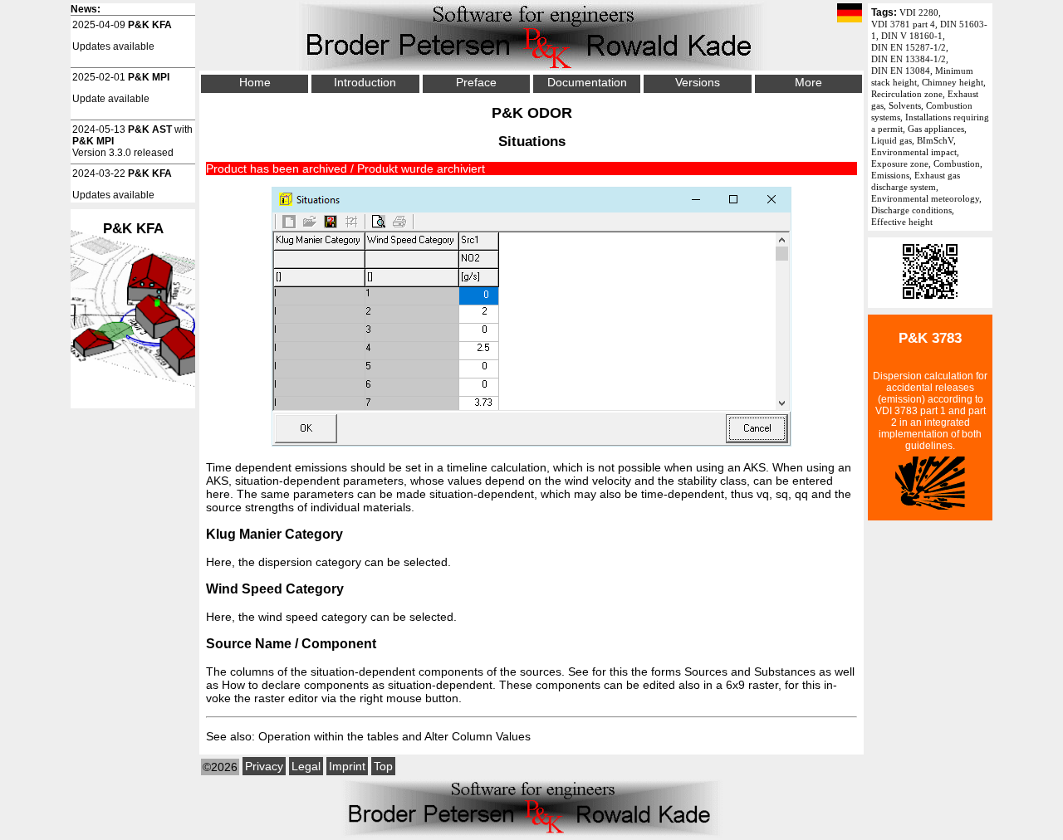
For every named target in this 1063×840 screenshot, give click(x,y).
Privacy (264, 766)
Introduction (365, 82)
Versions (697, 82)
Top (383, 766)
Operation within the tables (328, 736)
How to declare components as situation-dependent (357, 684)
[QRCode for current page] (930, 302)
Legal (306, 766)
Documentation (587, 82)
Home (255, 82)
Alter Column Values (477, 736)
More (808, 82)
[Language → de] (849, 14)
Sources (705, 671)
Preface (476, 82)
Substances (785, 671)
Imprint (347, 766)
